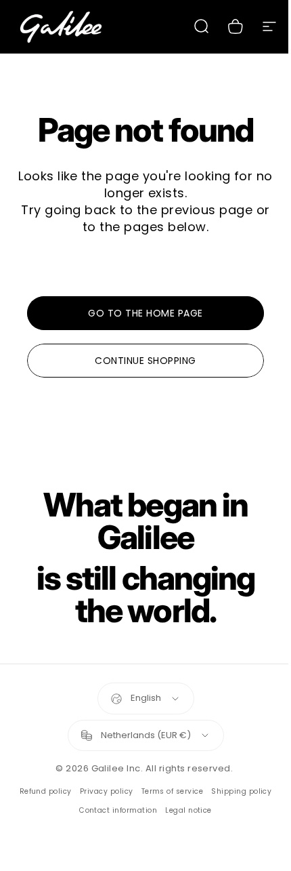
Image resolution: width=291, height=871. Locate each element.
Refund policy (46, 791)
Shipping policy (241, 791)
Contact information (118, 810)
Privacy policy (106, 791)
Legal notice (188, 810)
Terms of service (172, 791)
